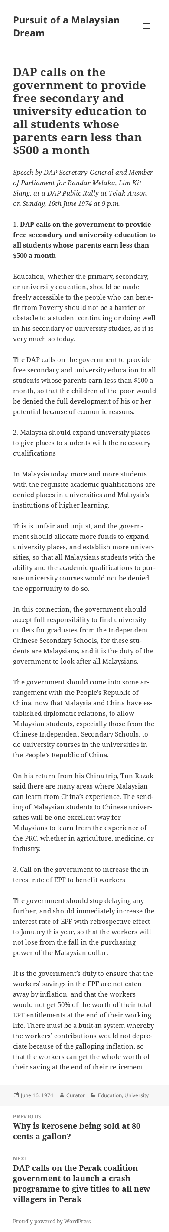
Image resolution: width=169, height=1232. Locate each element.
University (136, 1095)
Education (110, 1095)
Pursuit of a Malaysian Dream (66, 26)
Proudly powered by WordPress (52, 1221)
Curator (75, 1095)
